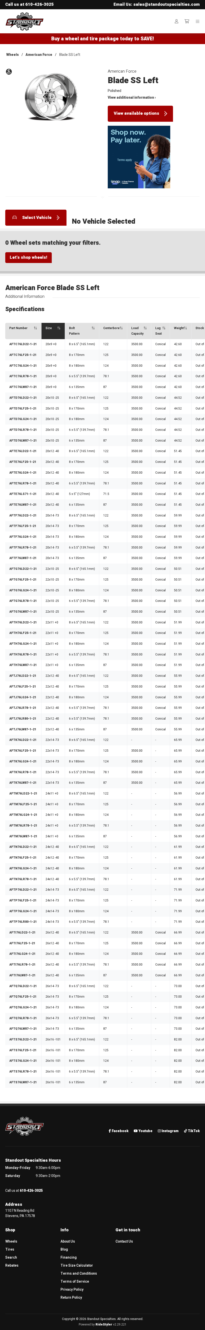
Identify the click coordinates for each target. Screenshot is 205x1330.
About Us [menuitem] (67, 1241)
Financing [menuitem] (68, 1257)
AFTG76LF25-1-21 (22, 579)
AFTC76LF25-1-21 (22, 355)
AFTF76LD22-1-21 (22, 515)
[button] (51, 100)
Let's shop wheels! (28, 257)
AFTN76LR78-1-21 (23, 879)
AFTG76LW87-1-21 (23, 611)
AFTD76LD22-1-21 (23, 397)
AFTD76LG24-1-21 (23, 419)
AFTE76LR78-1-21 (22, 483)
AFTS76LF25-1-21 (22, 1050)
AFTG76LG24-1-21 (23, 590)
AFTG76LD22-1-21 (23, 569)
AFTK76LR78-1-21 (22, 772)
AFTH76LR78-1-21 (23, 654)
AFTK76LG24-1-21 (22, 761)
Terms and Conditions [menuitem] (78, 1273)
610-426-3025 (39, 5)
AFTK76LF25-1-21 (22, 750)
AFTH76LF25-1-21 (22, 633)
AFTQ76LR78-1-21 (23, 1018)
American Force (39, 54)
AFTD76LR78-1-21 (23, 430)
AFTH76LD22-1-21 (23, 622)
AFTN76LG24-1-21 (23, 868)
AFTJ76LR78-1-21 (22, 708)
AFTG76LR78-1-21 (23, 601)
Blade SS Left (69, 54)
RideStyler (104, 1324)
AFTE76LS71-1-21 (22, 494)
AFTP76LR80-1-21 (23, 921)
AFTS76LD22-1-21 (23, 1039)
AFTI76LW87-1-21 (22, 975)
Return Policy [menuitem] (71, 1297)
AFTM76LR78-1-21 (23, 825)
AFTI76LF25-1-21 (22, 943)
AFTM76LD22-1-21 (23, 793)
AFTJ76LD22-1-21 (22, 676)
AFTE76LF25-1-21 (22, 462)
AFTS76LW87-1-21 (23, 1082)
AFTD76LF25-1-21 (22, 408)
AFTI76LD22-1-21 (22, 932)
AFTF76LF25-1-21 (22, 526)
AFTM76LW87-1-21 (23, 836)
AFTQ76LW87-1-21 (23, 1028)
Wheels (12, 54)
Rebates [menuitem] (11, 1265)
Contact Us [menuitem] (124, 1241)
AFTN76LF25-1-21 (22, 857)
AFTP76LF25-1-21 (22, 900)
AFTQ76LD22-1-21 (23, 986)
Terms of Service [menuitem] (74, 1281)
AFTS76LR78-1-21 (23, 1071)
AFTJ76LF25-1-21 (22, 686)
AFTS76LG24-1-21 (23, 1060)
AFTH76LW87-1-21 (23, 665)
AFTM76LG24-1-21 (23, 815)
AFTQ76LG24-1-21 (23, 1007)
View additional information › (132, 97)
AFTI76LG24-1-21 (22, 954)
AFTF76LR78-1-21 (22, 547)
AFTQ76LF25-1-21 (22, 996)
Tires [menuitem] (9, 1249)
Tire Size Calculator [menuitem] (76, 1265)
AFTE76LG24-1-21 (22, 472)
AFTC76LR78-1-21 (23, 376)
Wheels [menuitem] (11, 1241)
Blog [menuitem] (64, 1249)
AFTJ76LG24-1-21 (22, 697)
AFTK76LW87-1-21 (22, 782)
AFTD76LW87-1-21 (23, 440)
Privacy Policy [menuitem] (72, 1289)
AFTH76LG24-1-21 (23, 643)
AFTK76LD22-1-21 (22, 740)
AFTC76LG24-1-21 (23, 365)
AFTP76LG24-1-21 (23, 911)
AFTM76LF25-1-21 (23, 804)
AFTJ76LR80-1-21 (22, 718)
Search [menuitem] (11, 1257)
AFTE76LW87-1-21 (22, 504)
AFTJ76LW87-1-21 (22, 729)
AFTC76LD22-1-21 (23, 344)
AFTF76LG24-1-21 (22, 537)
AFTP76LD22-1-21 (23, 889)
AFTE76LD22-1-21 (22, 451)
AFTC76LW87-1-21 (23, 387)
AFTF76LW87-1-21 (22, 558)
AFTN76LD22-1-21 (23, 847)
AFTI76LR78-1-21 (22, 964)
